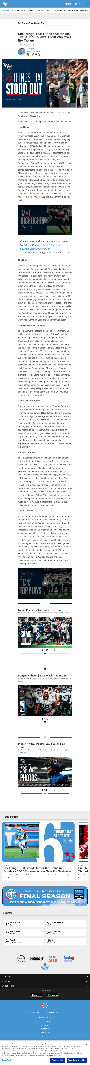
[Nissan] (21, 968)
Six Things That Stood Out (31, 23)
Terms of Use (45, 1030)
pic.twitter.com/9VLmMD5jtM (35, 248)
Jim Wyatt (30, 49)
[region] (45, 1053)
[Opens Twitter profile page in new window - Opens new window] (32, 54)
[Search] (82, 3)
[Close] (86, 1044)
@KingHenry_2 (52, 244)
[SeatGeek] (53, 968)
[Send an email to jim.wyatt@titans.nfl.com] (39, 54)
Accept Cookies (57, 1060)
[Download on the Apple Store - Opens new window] (36, 1004)
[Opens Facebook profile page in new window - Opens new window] (28, 54)
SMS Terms (45, 1038)
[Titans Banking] (37, 968)
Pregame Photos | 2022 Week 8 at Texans (40, 681)
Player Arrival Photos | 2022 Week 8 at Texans (43, 753)
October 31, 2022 (59, 252)
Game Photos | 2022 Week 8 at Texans (43, 609)
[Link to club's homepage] (5, 3)
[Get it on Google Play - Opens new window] (52, 1005)
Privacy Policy (45, 1026)
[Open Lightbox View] (45, 639)
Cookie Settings (7, 1060)
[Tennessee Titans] (45, 1015)
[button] (45, 220)
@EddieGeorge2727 (30, 244)
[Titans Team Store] (45, 976)
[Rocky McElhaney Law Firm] (69, 968)
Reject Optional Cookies (76, 1060)
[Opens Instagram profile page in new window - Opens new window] (36, 54)
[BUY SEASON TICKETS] (45, 905)
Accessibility (45, 1034)
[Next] (54, 652)
